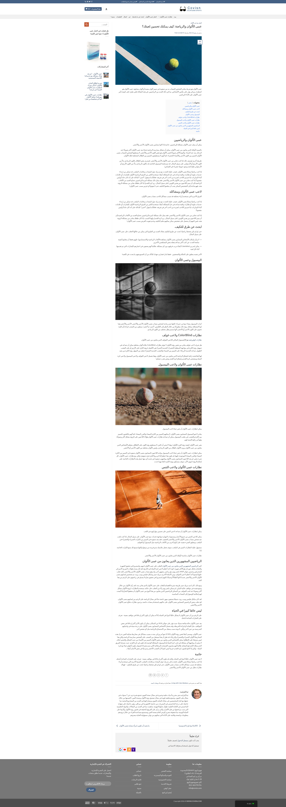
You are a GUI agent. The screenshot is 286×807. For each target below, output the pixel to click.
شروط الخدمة (166, 784)
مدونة (113, 17)
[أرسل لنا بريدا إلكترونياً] (87, 1)
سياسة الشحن (166, 771)
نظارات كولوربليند (195, 340)
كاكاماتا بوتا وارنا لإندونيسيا (188, 726)
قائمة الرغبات (136, 779)
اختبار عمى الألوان (151, 17)
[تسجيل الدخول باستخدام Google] (120, 750)
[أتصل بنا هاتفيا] (85, 1)
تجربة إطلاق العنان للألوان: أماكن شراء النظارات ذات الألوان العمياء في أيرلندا (94, 86)
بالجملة (138, 792)
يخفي (190, 103)
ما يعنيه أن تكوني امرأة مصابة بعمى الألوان (134, 726)
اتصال (125, 17)
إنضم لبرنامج (166, 792)
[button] (106, 8)
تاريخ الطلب (137, 775)
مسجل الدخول (183, 740)
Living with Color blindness (179, 683)
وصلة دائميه (154, 683)
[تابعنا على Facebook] (92, 1)
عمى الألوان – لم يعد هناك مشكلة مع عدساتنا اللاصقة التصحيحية (93, 76)
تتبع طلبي (137, 784)
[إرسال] (86, 24)
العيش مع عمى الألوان (196, 23)
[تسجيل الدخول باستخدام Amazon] (129, 750)
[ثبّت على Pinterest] (154, 675)
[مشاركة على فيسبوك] (166, 675)
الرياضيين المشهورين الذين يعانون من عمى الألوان (180, 566)
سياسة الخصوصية (164, 779)
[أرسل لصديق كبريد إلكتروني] (158, 675)
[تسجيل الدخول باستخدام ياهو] (133, 750)
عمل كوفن (167, 788)
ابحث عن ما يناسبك (138, 17)
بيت (175, 17)
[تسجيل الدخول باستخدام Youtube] (125, 750)
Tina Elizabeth (179, 33)
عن (130, 17)
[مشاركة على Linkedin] (150, 675)
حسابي (138, 771)
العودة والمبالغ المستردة (162, 775)
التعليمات (119, 17)
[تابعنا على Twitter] (89, 1)
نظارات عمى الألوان (166, 17)
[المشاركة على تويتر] (162, 675)
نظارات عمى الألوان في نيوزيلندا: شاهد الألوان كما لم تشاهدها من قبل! (93, 97)
